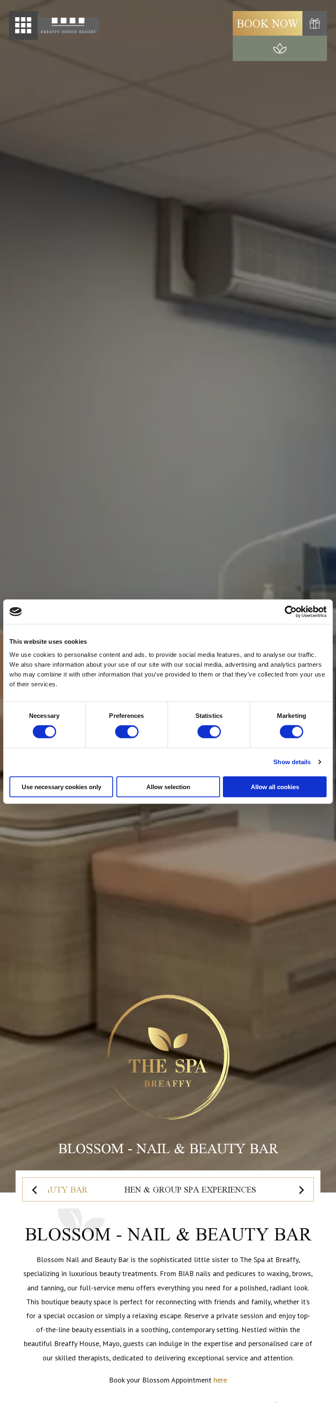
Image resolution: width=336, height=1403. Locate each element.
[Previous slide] (35, 1190)
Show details (292, 761)
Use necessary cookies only (61, 786)
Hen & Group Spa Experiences (190, 1189)
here (220, 1380)
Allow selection (168, 786)
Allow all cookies (275, 786)
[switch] (126, 731)
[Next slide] (301, 1190)
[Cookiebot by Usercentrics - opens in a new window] (291, 612)
